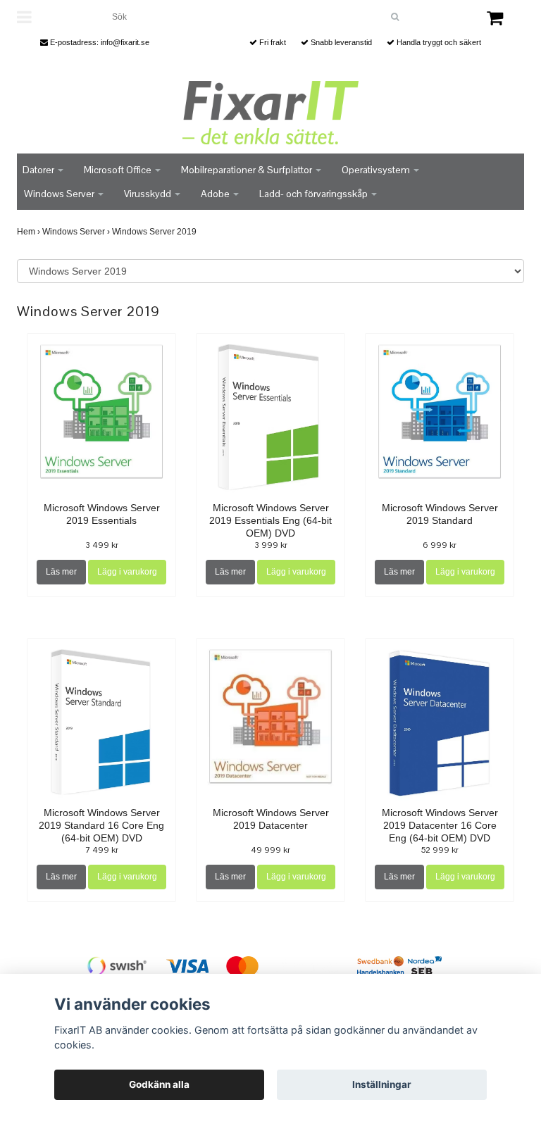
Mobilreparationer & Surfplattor (247, 169)
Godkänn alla (159, 1084)
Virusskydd (148, 193)
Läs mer (61, 572)
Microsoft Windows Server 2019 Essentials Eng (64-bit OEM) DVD (270, 520)
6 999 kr (439, 545)
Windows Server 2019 (155, 232)
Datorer (39, 169)
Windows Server (60, 193)
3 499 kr (101, 545)
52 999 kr (440, 850)
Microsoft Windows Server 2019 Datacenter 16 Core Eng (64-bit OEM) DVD (440, 825)
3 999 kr (270, 545)
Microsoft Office (119, 169)
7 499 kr (101, 850)
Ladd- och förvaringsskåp (314, 193)
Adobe (216, 193)
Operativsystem (377, 169)
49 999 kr (270, 850)
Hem (28, 232)
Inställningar (381, 1084)
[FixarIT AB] (270, 112)
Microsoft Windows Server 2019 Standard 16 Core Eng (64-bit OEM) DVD (101, 825)
